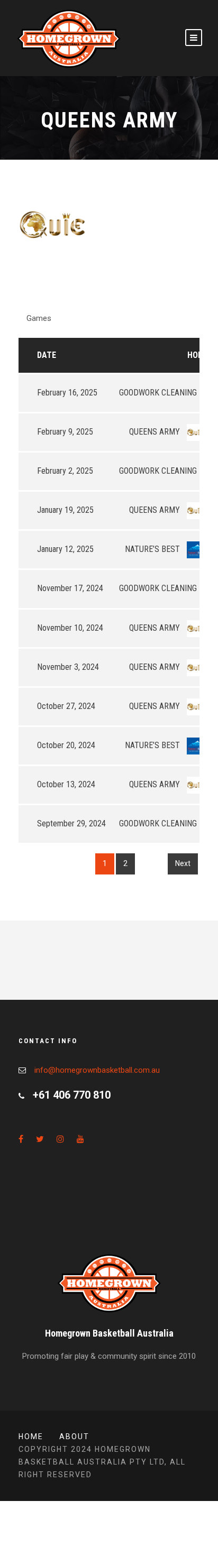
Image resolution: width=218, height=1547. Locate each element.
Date (46, 355)
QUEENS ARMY (155, 432)
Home (197, 355)
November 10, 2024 (70, 628)
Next (182, 863)
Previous (40, 863)
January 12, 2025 (65, 549)
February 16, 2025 (67, 393)
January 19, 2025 (65, 510)
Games (38, 318)
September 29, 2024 (71, 823)
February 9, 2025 (65, 432)
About (74, 1436)
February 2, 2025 (65, 471)
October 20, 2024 (66, 745)
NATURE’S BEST (153, 549)
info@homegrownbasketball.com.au (97, 1070)
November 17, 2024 (70, 588)
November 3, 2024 (68, 667)
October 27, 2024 (66, 706)
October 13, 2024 (66, 784)
